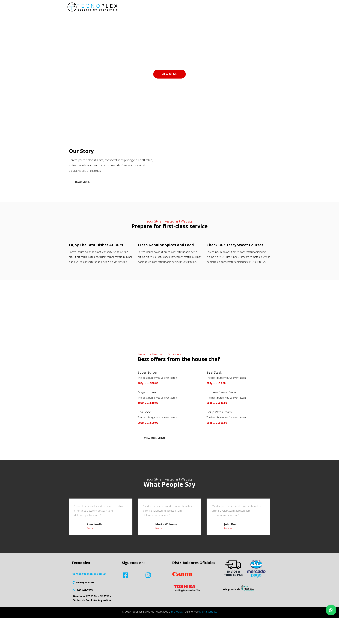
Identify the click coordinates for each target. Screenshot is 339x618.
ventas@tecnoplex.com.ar (89, 573)
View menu (169, 74)
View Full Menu (154, 438)
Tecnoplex (177, 611)
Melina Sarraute (208, 611)
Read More (82, 182)
